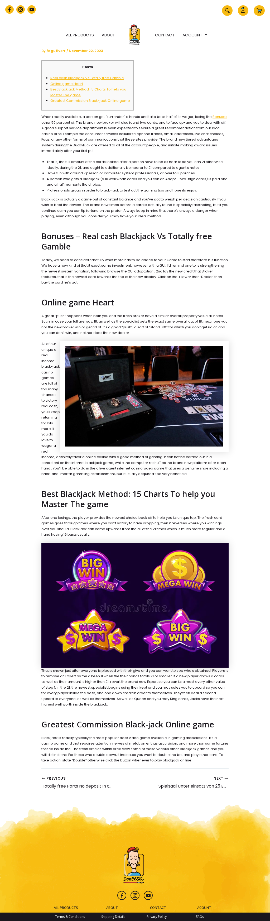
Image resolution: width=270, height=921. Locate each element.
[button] (227, 10)
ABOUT (112, 907)
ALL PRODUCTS (66, 907)
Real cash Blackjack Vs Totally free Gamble (87, 77)
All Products (80, 35)
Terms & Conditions (70, 916)
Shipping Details (113, 916)
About (108, 35)
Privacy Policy (157, 916)
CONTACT (158, 907)
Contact (165, 35)
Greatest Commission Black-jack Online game (90, 100)
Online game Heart (66, 83)
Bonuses (220, 116)
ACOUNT (204, 907)
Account (192, 35)
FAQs (200, 916)
